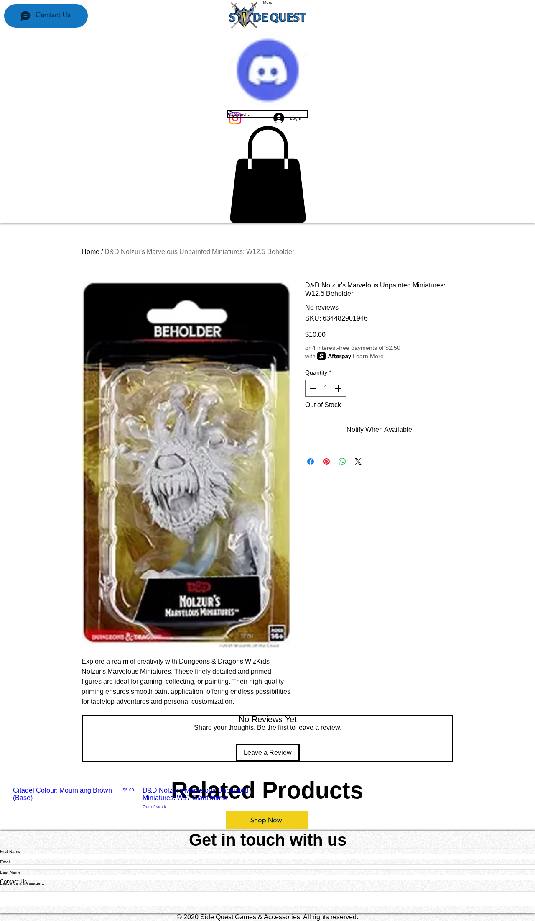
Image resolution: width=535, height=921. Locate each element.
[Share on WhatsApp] (342, 462)
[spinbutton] (325, 388)
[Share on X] (358, 462)
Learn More (368, 356)
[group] (267, 798)
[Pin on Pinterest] (326, 462)
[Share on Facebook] (311, 462)
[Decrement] (312, 388)
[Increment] (339, 388)
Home (90, 251)
